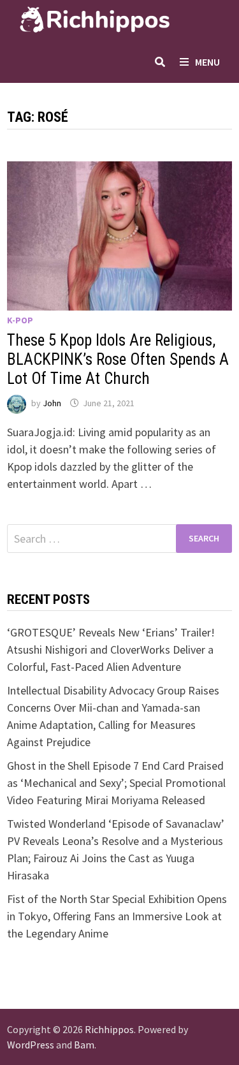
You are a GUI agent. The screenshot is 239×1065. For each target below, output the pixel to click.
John (52, 403)
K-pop (20, 320)
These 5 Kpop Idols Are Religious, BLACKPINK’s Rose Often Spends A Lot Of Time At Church (118, 359)
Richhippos (109, 1029)
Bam (84, 1044)
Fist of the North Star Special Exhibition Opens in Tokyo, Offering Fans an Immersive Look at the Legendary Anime (117, 916)
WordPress (30, 1044)
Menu (207, 61)
